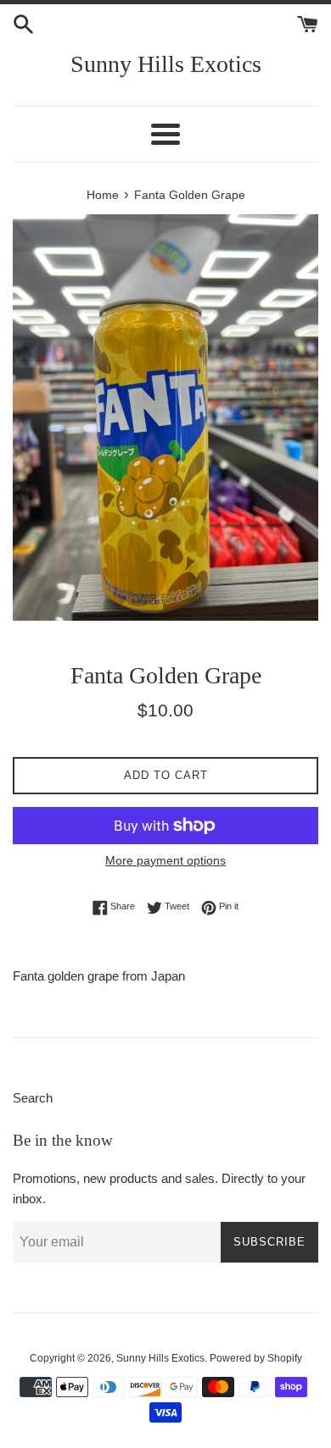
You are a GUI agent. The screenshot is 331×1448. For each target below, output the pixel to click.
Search (33, 1098)
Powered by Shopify (256, 1358)
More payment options (165, 860)
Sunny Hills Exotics (165, 64)
